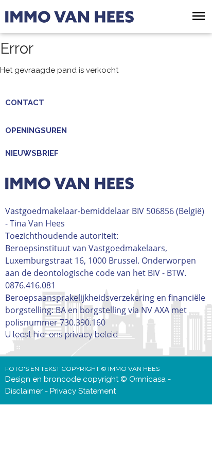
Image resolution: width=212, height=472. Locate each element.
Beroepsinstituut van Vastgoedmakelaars (85, 248)
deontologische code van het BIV (96, 273)
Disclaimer (24, 391)
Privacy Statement (83, 391)
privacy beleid (91, 334)
